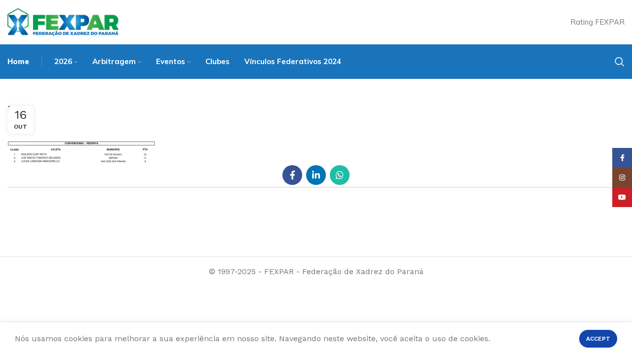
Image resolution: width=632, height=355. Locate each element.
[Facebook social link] (292, 175)
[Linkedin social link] (316, 175)
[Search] (620, 61)
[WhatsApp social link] (340, 175)
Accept (598, 338)
